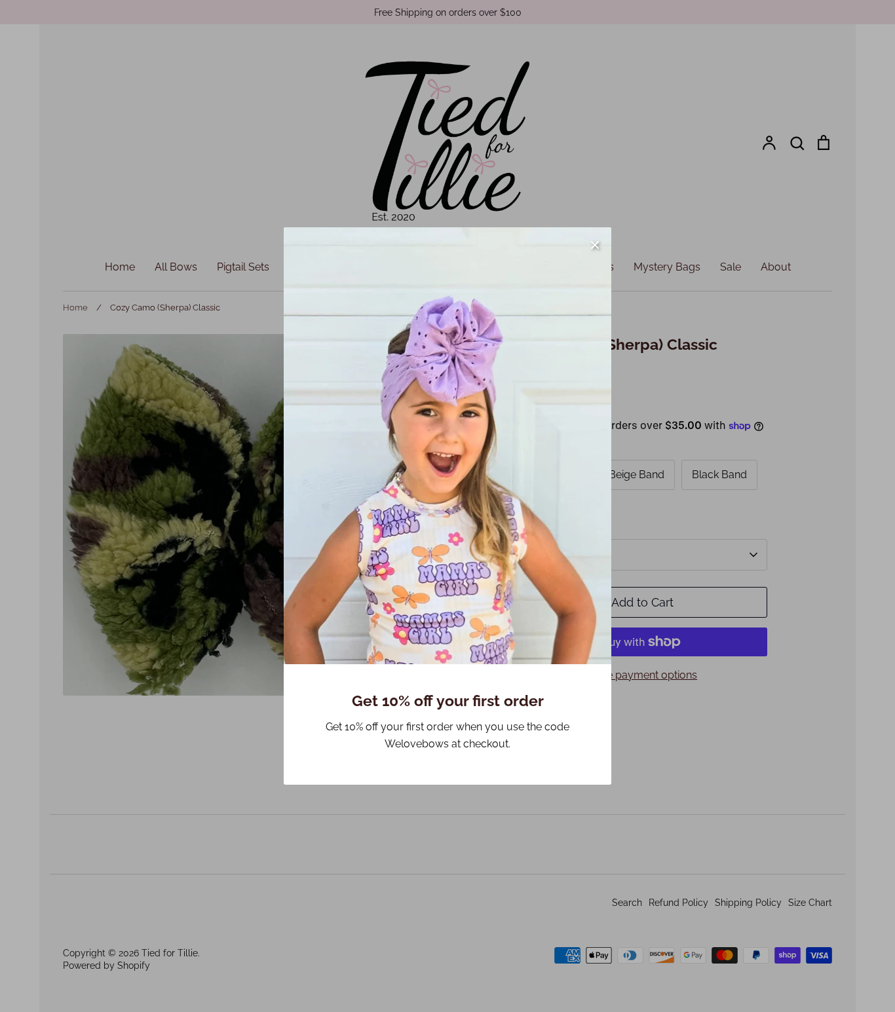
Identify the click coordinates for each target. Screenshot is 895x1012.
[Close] (595, 243)
